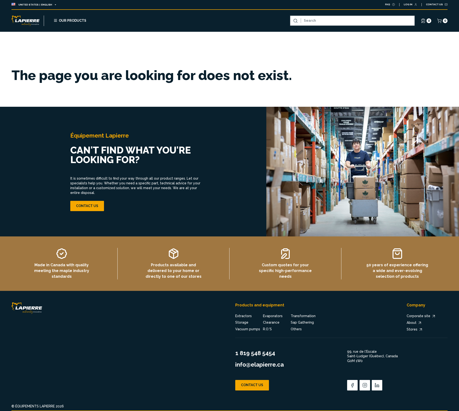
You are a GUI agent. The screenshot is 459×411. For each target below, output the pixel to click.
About (411, 323)
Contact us (87, 206)
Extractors (243, 316)
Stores (412, 329)
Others (296, 329)
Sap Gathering (302, 322)
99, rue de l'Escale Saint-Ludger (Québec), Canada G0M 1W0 (372, 356)
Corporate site (418, 316)
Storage (241, 322)
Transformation (303, 316)
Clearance (271, 322)
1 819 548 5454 (255, 353)
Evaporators (273, 316)
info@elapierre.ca (259, 364)
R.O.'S (267, 329)
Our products (72, 20)
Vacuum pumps (247, 329)
